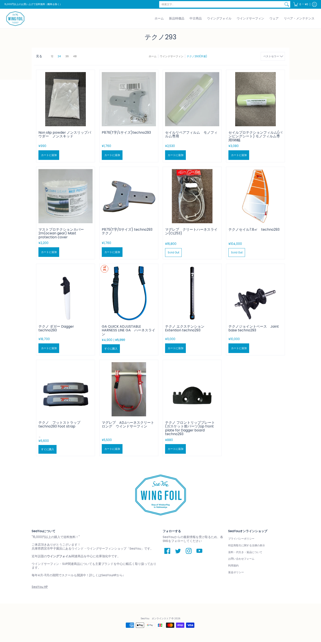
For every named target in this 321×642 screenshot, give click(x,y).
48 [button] (75, 56)
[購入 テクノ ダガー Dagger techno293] (65, 293)
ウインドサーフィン (171, 56)
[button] (300, 4)
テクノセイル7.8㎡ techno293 (254, 229)
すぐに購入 (110, 348)
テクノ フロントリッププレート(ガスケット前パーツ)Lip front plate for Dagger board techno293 (190, 428)
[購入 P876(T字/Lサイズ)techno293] (129, 99)
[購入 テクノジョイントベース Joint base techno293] (255, 293)
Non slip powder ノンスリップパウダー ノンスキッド (64, 134)
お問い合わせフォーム (241, 559)
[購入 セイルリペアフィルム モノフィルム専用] (192, 99)
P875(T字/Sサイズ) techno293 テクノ (127, 231)
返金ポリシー (236, 572)
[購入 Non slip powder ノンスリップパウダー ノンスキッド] (65, 99)
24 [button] (59, 56)
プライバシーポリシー (241, 538)
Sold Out (173, 252)
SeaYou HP (40, 587)
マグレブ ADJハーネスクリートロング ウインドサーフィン (128, 424)
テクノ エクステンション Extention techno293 (184, 328)
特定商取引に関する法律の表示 (246, 545)
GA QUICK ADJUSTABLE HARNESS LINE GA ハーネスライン (128, 330)
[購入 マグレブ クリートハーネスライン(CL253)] (192, 196)
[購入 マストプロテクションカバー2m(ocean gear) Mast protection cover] (65, 196)
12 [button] (52, 56)
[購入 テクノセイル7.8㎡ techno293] (255, 196)
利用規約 (233, 565)
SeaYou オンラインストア (156, 618)
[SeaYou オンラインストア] (15, 18)
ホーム (153, 56)
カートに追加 (49, 155)
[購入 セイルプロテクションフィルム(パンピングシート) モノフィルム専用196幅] (255, 99)
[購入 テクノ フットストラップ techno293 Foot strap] (65, 389)
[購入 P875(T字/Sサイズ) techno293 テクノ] (129, 196)
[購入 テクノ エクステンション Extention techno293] (192, 293)
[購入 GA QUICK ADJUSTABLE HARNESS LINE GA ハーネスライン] (129, 293)
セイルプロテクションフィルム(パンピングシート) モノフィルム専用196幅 (255, 136)
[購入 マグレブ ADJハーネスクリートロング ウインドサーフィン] (129, 389)
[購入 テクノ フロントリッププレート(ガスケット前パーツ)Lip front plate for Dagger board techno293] (192, 389)
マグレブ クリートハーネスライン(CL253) (191, 231)
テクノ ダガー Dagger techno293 (56, 328)
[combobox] (221, 4)
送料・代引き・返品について (245, 552)
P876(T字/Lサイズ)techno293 (126, 132)
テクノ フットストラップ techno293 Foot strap (59, 424)
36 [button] (67, 56)
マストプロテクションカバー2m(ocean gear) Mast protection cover (61, 233)
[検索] (286, 4)
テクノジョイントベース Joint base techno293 (253, 328)
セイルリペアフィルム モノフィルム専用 (191, 134)
